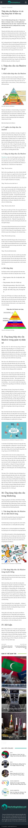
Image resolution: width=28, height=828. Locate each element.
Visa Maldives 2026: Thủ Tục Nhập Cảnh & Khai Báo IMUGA (14, 681)
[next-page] (5, 743)
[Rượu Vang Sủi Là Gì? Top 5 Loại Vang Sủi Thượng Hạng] (14, 726)
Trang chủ (4, 7)
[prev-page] (3, 743)
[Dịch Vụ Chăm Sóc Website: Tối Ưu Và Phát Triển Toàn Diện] (5, 792)
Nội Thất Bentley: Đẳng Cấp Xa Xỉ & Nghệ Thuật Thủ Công (14, 709)
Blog (13, 678)
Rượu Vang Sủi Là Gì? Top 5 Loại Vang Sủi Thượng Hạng (14, 737)
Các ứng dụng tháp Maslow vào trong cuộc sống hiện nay (20, 647)
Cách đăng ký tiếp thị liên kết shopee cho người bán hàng (7, 647)
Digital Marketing (14, 790)
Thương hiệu (9, 7)
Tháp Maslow (4, 157)
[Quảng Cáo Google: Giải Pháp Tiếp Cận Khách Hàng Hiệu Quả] (5, 783)
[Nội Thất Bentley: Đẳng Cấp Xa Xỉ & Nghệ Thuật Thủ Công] (14, 698)
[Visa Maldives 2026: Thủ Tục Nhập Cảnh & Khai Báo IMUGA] (14, 670)
